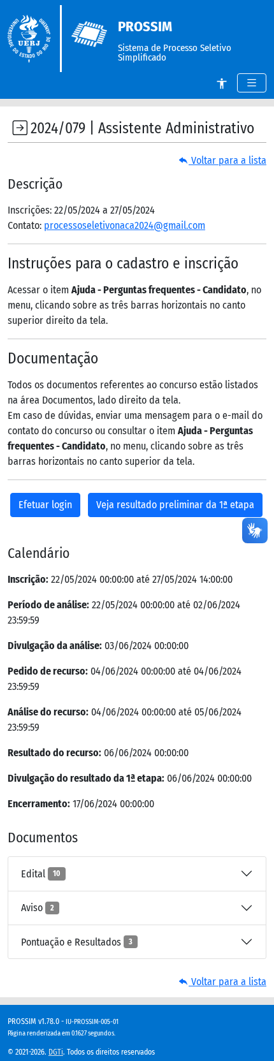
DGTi (55, 1052)
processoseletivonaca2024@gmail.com (124, 225)
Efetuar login (45, 505)
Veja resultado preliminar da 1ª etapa (175, 505)
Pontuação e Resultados (77, 942)
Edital (41, 874)
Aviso (37, 908)
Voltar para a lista (227, 160)
